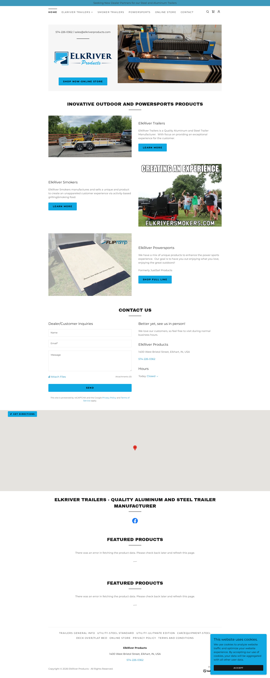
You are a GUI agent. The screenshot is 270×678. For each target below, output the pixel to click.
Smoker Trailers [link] (111, 12)
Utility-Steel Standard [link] (115, 633)
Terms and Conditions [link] (176, 638)
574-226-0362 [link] (64, 32)
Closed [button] (151, 376)
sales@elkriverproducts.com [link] (93, 32)
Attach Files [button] (58, 376)
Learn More (152, 147)
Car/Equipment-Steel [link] (194, 633)
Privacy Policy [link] (109, 397)
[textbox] (90, 333)
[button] (77, 12)
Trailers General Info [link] (77, 633)
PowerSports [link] (139, 12)
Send (90, 387)
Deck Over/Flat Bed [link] (91, 638)
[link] (213, 11)
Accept (238, 668)
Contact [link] (187, 12)
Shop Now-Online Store (83, 81)
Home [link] (52, 12)
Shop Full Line (155, 279)
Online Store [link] (165, 12)
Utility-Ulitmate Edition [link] (155, 633)
